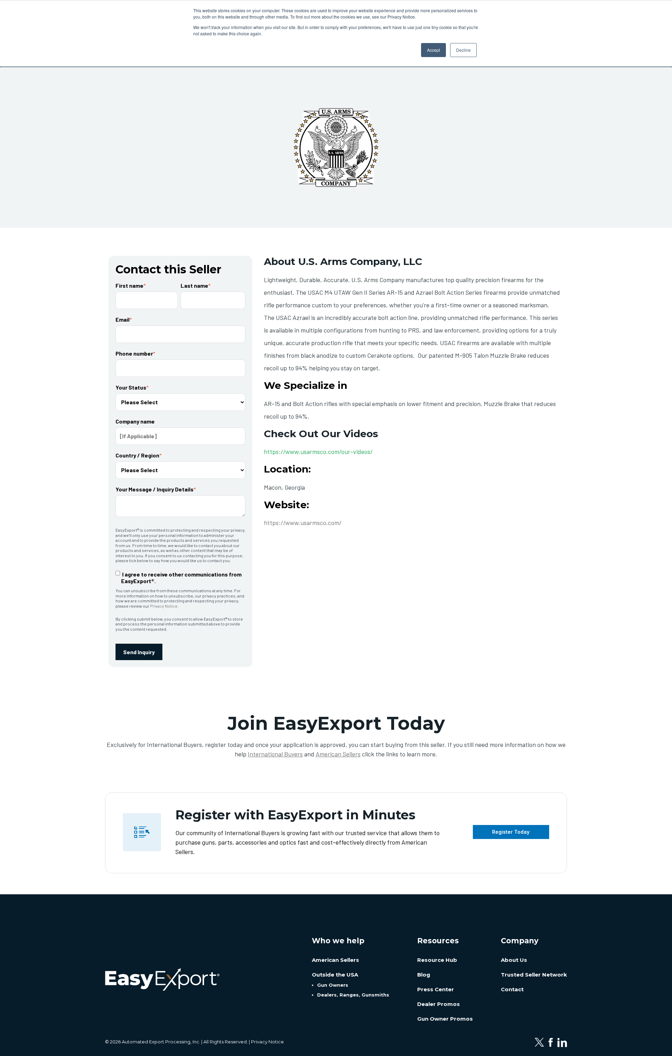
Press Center (435, 989)
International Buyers (275, 754)
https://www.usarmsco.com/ (303, 522)
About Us (514, 960)
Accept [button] (433, 50)
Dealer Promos (438, 1004)
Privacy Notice (267, 1041)
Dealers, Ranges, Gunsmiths (353, 995)
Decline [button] (463, 50)
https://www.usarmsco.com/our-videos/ (318, 451)
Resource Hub (437, 960)
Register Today (511, 832)
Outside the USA (335, 974)
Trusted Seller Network (534, 974)
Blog (423, 974)
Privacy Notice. (164, 605)
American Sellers (338, 754)
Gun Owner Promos (445, 1018)
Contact (512, 989)
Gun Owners (332, 985)
